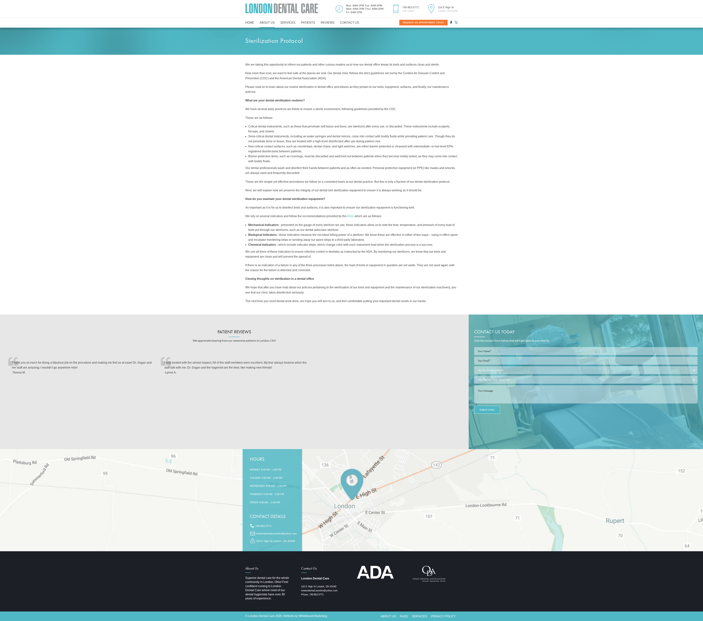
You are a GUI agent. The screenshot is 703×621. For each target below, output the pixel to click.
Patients (308, 22)
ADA (350, 216)
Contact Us (349, 22)
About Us (267, 22)
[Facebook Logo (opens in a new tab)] (451, 22)
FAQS (404, 616)
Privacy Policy (443, 616)
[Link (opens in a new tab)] (351, 500)
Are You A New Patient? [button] (490, 370)
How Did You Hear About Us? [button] (494, 380)
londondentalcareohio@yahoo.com (319, 590)
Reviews (327, 22)
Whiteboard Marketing (313, 616)
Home (249, 22)
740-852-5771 (316, 594)
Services (287, 22)
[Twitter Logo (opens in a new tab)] (456, 22)
